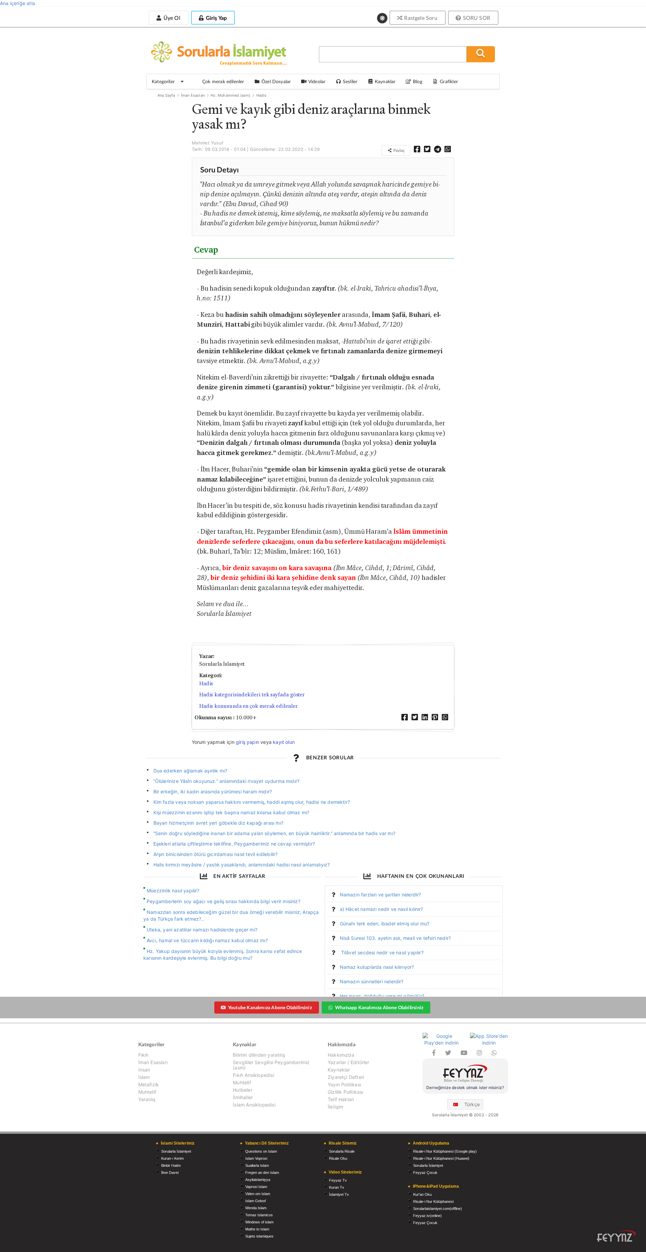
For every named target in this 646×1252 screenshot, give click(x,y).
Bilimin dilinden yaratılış (259, 1055)
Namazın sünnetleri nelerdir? (372, 981)
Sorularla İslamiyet (176, 1151)
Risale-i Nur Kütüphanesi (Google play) (445, 1151)
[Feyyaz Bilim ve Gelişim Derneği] (465, 1074)
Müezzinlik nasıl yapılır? (173, 890)
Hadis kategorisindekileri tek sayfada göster (252, 694)
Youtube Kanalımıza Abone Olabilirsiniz (270, 1007)
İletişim (335, 1107)
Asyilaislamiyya (257, 1180)
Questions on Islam (261, 1151)
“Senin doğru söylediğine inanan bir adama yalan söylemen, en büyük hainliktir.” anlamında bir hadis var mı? (274, 833)
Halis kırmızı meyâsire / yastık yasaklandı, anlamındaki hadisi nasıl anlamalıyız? (241, 864)
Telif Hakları (341, 1099)
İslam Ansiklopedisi (254, 1105)
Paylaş (398, 150)
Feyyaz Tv (338, 1180)
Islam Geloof (255, 1201)
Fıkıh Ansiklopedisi (253, 1075)
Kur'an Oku (422, 1194)
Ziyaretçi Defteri (346, 1077)
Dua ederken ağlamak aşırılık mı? (190, 770)
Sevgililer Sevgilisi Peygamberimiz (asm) (271, 1064)
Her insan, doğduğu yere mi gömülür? (382, 996)
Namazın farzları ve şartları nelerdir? (380, 894)
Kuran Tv (336, 1187)
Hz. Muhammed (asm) (230, 95)
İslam (144, 1077)
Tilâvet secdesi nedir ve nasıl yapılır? (382, 952)
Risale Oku (338, 1158)
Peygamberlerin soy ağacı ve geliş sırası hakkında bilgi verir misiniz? (223, 901)
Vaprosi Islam (256, 1187)
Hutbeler (242, 1090)
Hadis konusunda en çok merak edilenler (248, 706)
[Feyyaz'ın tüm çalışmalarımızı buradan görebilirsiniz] (616, 1236)
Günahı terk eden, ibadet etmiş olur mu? (385, 923)
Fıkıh (143, 1055)
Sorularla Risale (342, 1151)
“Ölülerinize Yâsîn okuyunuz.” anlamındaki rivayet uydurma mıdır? (226, 781)
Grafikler (449, 81)
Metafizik (148, 1084)
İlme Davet (170, 1173)
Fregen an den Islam (262, 1173)
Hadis (261, 95)
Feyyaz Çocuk (425, 1173)
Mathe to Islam (257, 1229)
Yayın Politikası (344, 1084)
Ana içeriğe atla (17, 3)
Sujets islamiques (259, 1236)
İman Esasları (193, 95)
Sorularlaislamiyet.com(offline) (437, 1209)
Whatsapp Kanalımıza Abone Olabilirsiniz (379, 1007)
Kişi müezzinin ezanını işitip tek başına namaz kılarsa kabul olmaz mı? (231, 812)
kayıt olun (284, 742)
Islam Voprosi (256, 1158)
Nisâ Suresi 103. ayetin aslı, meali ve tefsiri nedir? (395, 938)
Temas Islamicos (259, 1215)
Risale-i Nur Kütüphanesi (433, 1201)
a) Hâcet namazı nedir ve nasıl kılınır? (381, 909)
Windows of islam (259, 1222)
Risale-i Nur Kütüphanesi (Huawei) (441, 1158)
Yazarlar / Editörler (348, 1062)
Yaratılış (147, 1099)
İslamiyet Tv (339, 1194)
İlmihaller (243, 1097)
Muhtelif (147, 1092)
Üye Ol (171, 17)
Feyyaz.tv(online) (427, 1216)
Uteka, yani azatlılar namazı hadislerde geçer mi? (202, 929)
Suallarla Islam (257, 1165)
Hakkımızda (341, 1055)
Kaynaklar (339, 1070)
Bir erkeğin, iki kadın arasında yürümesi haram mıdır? (212, 791)
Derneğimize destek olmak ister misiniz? (465, 1087)
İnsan (144, 1070)
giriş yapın (247, 742)
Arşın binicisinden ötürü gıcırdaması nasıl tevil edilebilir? (215, 854)
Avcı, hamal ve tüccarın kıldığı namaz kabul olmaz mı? (207, 940)
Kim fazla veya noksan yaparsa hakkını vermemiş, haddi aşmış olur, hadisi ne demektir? (251, 802)
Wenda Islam (255, 1208)
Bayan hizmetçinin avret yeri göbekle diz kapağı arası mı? (218, 823)
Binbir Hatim (171, 1165)
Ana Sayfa (166, 95)
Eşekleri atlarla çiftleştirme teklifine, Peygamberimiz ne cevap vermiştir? (234, 844)
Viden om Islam (257, 1194)
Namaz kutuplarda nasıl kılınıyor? (377, 967)
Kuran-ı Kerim (172, 1158)
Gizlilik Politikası (345, 1092)
